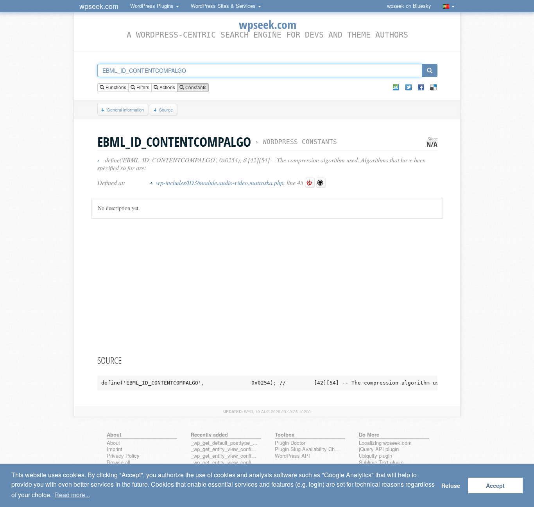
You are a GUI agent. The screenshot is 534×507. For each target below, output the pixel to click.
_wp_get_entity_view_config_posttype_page (224, 449)
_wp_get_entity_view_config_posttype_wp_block (224, 456)
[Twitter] (408, 87)
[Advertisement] (267, 285)
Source (166, 109)
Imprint (114, 449)
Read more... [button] (72, 494)
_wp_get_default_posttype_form (224, 443)
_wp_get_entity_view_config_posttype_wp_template (224, 462)
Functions (115, 87)
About (113, 443)
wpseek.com (98, 6)
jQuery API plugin (379, 449)
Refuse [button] (450, 485)
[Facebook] (421, 87)
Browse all (118, 462)
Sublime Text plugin (381, 462)
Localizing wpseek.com (385, 443)
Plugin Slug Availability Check (308, 449)
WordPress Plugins (152, 5)
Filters (142, 87)
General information (125, 109)
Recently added (209, 434)
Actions (166, 87)
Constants (195, 87)
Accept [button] (495, 485)
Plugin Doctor (290, 443)
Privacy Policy (123, 456)
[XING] (396, 87)
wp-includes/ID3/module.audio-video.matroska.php (219, 182)
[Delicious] (433, 87)
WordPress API (292, 456)
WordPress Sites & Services (224, 5)
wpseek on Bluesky (409, 5)
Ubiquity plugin (375, 456)
